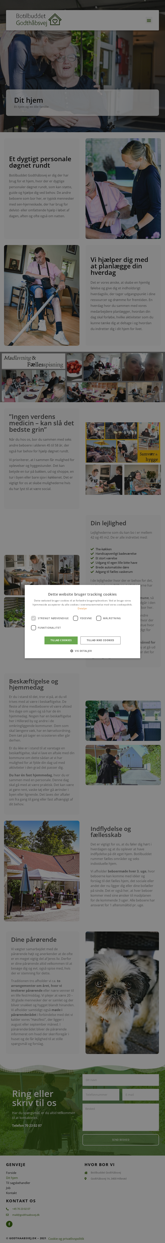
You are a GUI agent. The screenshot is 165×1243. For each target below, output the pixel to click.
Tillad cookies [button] (61, 640)
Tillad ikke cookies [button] (100, 640)
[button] (82, 650)
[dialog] (82, 621)
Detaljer (82, 608)
